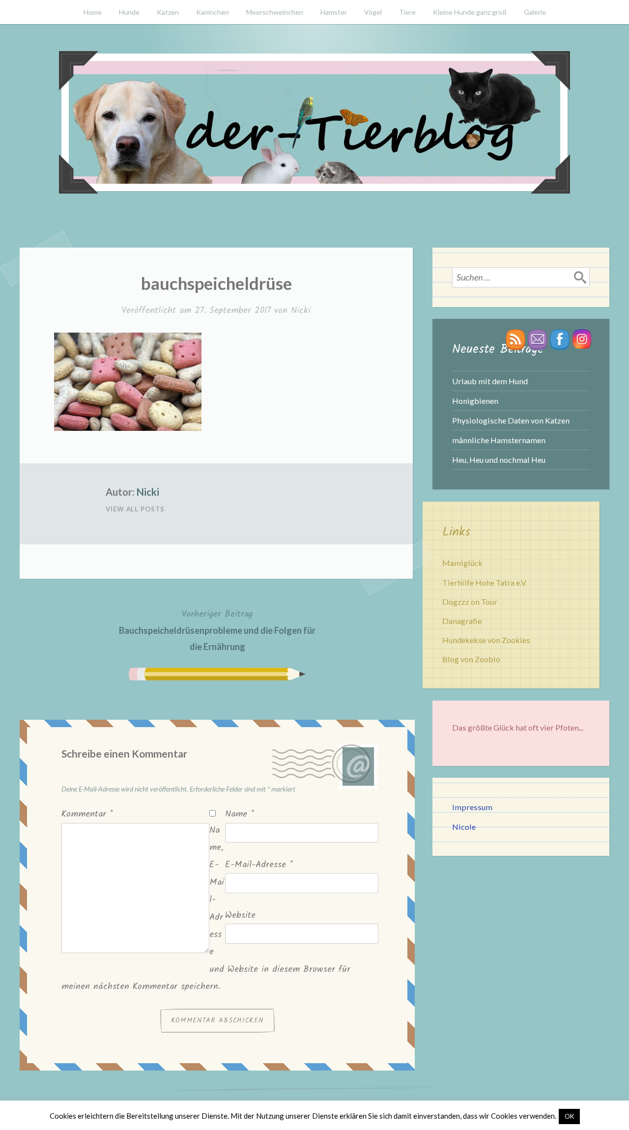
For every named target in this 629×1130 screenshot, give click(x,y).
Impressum (472, 807)
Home (93, 12)
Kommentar (87, 814)
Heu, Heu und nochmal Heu (498, 459)
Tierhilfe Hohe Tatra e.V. (484, 582)
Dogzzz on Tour (469, 601)
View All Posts (135, 509)
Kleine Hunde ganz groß (470, 12)
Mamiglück (462, 562)
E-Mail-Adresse (259, 865)
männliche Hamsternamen (498, 440)
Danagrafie (462, 620)
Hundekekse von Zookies (486, 640)
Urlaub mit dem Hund (490, 381)
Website (240, 915)
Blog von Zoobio (471, 659)
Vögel (373, 12)
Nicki (301, 311)
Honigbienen (475, 400)
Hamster (333, 12)
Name (239, 814)
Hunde (129, 12)
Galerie (535, 12)
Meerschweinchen (274, 12)
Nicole (464, 826)
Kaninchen (212, 12)
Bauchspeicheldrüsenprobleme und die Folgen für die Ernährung (217, 629)
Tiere (407, 12)
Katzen (168, 12)
